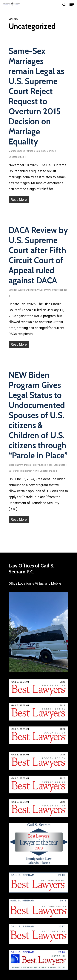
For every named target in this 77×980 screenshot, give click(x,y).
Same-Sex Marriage (46, 151)
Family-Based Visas (42, 465)
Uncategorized (16, 157)
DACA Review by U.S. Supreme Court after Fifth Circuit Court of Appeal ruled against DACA (38, 255)
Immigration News (29, 471)
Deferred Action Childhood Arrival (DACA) (30, 290)
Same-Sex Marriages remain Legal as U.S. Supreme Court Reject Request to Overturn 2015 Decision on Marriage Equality (36, 96)
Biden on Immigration (20, 465)
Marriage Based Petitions (22, 151)
